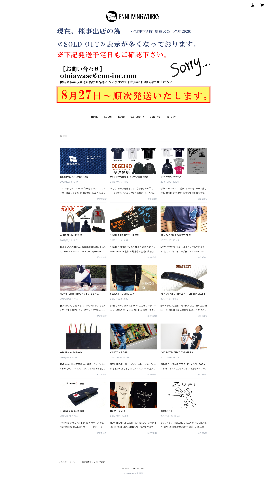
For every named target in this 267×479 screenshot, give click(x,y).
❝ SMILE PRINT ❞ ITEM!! (125, 235)
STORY (171, 117)
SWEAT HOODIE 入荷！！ (123, 294)
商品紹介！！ (166, 411)
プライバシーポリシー (68, 462)
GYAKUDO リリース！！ (172, 177)
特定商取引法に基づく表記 (93, 462)
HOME (94, 117)
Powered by (130, 473)
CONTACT (156, 117)
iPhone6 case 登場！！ (72, 411)
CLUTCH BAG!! (119, 352)
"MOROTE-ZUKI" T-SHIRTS (177, 352)
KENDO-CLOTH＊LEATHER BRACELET (183, 294)
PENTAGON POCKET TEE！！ (177, 235)
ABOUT (108, 117)
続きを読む (101, 199)
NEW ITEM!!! (117, 411)
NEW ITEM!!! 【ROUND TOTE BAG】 (79, 294)
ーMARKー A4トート (71, 352)
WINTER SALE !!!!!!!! (71, 235)
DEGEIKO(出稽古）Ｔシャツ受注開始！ (129, 177)
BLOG (121, 117)
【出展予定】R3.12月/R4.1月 (74, 177)
